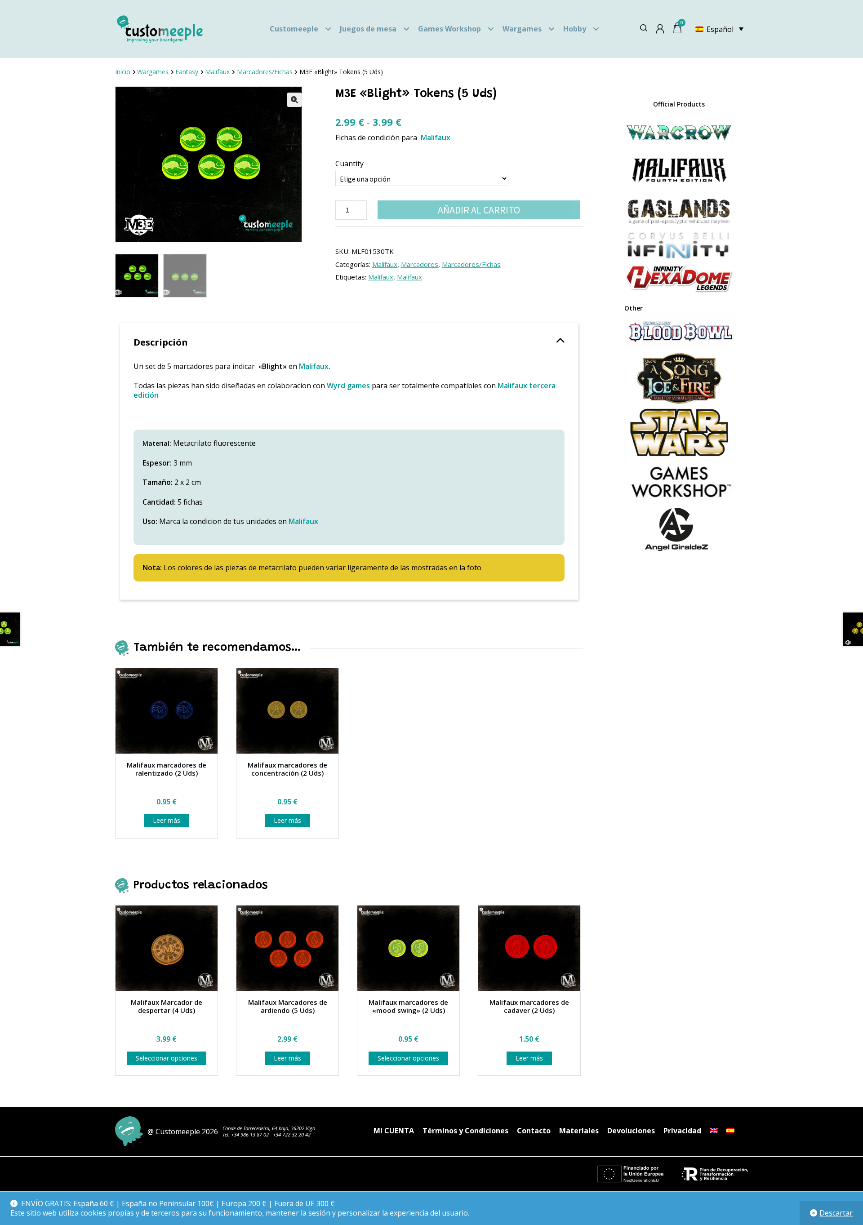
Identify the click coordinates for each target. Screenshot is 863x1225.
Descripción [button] (160, 342)
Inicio (122, 71)
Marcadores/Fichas (265, 71)
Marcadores (419, 264)
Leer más (166, 820)
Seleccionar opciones (166, 1058)
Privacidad (682, 1131)
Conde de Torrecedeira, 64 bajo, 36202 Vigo (268, 1128)
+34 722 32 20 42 (292, 1134)
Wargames (522, 29)
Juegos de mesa (368, 29)
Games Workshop (449, 29)
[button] (294, 100)
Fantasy (186, 71)
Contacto (534, 1131)
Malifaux (217, 71)
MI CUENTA (394, 1131)
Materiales (579, 1131)
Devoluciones (631, 1131)
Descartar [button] (836, 1213)
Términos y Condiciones (465, 1131)
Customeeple (294, 29)
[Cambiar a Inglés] (714, 1130)
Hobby (574, 29)
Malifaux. (315, 366)
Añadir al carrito (479, 210)
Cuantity (349, 164)
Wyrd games (348, 386)
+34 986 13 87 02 (250, 1134)
